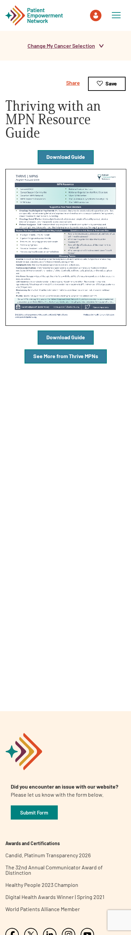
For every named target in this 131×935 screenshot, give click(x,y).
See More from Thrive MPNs (65, 356)
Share (73, 82)
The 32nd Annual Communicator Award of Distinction (54, 870)
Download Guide (65, 156)
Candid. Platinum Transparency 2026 (48, 855)
